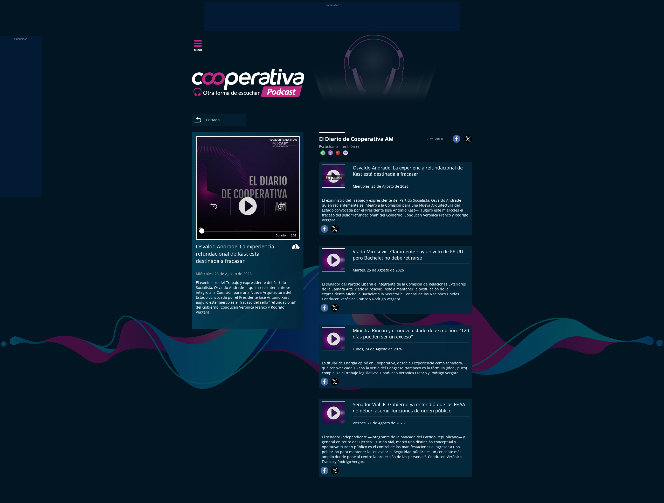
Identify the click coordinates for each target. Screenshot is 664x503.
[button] (198, 47)
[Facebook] (456, 139)
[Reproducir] (248, 206)
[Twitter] (468, 139)
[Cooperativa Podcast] (248, 83)
